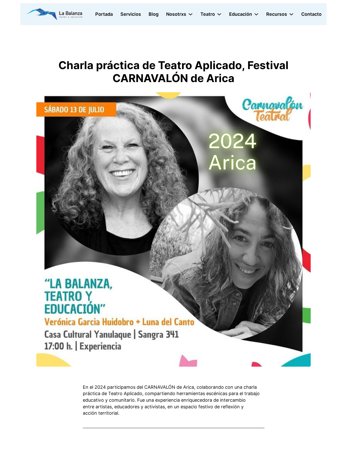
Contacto (311, 14)
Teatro (207, 14)
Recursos (276, 14)
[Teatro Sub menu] (219, 14)
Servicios (130, 14)
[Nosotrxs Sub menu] (190, 14)
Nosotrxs (176, 14)
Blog (154, 14)
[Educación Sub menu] (256, 14)
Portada (104, 14)
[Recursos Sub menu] (291, 14)
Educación (240, 14)
